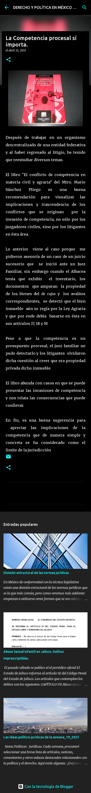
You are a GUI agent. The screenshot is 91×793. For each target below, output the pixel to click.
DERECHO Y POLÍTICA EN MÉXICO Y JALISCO (52, 7)
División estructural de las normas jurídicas (36, 573)
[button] (8, 60)
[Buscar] (84, 7)
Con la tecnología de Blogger (48, 786)
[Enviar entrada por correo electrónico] (8, 458)
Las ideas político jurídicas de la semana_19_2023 (41, 737)
